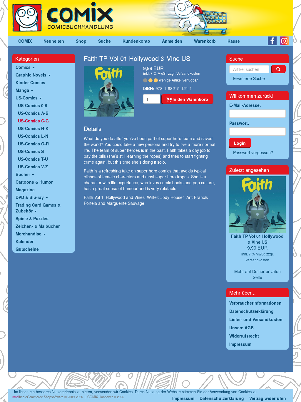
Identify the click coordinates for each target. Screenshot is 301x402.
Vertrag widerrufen (267, 398)
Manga (23, 90)
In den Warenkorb (189, 99)
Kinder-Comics (30, 82)
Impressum (183, 398)
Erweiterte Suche (249, 78)
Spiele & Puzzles (32, 218)
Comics (24, 67)
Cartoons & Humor (34, 182)
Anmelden (172, 41)
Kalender (25, 241)
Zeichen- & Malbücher (38, 226)
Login (240, 143)
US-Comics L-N (33, 136)
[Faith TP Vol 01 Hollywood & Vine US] (109, 91)
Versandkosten (188, 73)
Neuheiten (54, 41)
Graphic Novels (32, 75)
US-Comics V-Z (33, 167)
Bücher (23, 174)
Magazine (25, 189)
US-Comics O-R (33, 144)
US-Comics (27, 98)
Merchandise (29, 234)
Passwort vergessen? (253, 152)
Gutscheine (27, 249)
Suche (104, 41)
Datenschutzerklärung (222, 398)
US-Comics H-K (33, 128)
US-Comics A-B (33, 113)
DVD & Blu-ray (30, 197)
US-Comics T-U (33, 159)
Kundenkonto (136, 41)
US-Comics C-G (33, 121)
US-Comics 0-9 (32, 105)
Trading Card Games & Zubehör (38, 208)
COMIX (25, 41)
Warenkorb (205, 41)
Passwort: (239, 123)
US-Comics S (31, 151)
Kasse (234, 41)
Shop (81, 41)
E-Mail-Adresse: (245, 105)
